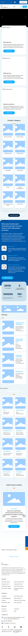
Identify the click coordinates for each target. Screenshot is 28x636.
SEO (14, 631)
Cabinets (4, 600)
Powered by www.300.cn (17, 632)
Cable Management (20, 188)
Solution (4, 579)
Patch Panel (20, 153)
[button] (25, 17)
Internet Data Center (19, 581)
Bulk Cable (20, 170)
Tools (8, 187)
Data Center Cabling (6, 472)
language (23, 2)
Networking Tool (18, 598)
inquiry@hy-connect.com (10, 623)
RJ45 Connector (8, 136)
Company (4, 608)
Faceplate (7, 170)
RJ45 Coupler (20, 136)
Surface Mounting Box (8, 204)
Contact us (5, 614)
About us (4, 606)
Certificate (16, 608)
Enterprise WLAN (19, 431)
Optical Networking (19, 452)
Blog (15, 611)
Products (4, 593)
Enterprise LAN (7, 430)
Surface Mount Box (18, 596)
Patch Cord (20, 204)
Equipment (4, 611)
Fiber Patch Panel (6, 602)
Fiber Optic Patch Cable (19, 600)
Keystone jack (8, 153)
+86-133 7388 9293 (8, 621)
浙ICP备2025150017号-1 (7, 631)
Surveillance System (6, 452)
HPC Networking (6, 410)
